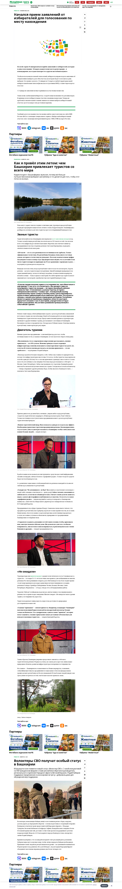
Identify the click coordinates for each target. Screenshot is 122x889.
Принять (104, 885)
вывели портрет (36, 576)
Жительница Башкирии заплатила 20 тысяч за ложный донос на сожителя (68, 6)
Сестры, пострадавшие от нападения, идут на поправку (93, 6)
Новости (12, 6)
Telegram (90, 2)
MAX (106, 2)
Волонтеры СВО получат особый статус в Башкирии (42, 6)
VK (77, 2)
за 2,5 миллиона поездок (60, 239)
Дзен (99, 2)
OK (83, 2)
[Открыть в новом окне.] (21, 128)
